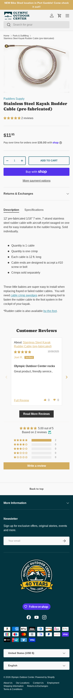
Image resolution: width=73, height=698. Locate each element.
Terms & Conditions (13, 689)
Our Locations (22, 683)
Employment (53, 683)
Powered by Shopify (45, 677)
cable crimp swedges (24, 295)
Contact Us (38, 683)
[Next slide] (66, 377)
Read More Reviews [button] (36, 413)
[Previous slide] (6, 377)
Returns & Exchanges (37, 686)
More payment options (36, 180)
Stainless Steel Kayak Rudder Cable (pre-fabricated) (29, 38)
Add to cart (49, 160)
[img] (22, 352)
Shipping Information (14, 686)
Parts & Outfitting (21, 35)
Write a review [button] (36, 465)
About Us (8, 683)
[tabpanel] (36, 264)
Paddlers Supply (14, 98)
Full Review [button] (21, 400)
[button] (12, 118)
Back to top (37, 488)
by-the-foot (50, 310)
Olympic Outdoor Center (22, 677)
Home (6, 35)
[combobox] (36, 24)
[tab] (11, 210)
